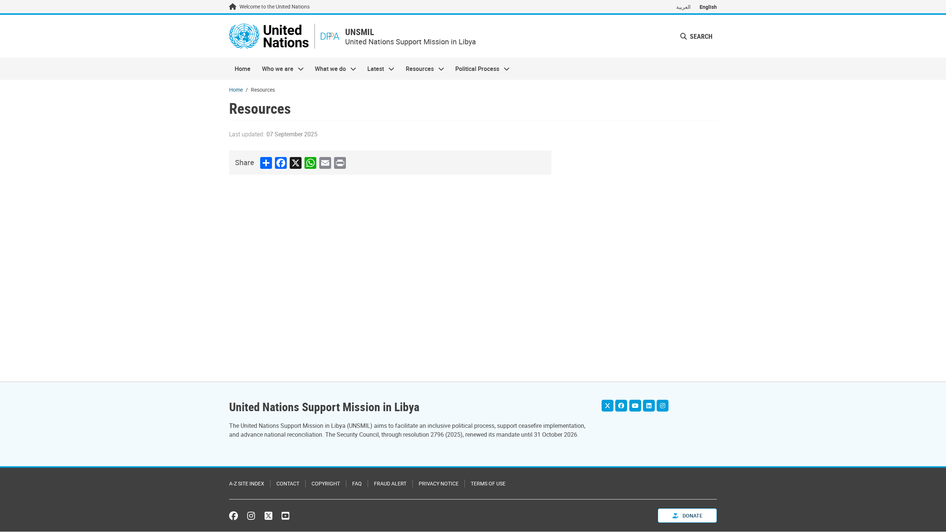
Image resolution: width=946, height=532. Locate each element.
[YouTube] (635, 406)
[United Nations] (269, 36)
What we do (327, 69)
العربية (683, 6)
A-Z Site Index (246, 483)
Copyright (326, 483)
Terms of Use (488, 483)
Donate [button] (691, 515)
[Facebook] (621, 406)
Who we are (274, 69)
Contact (287, 483)
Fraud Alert (390, 483)
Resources (417, 69)
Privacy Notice (439, 483)
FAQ (357, 483)
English (708, 6)
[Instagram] (662, 406)
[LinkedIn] (649, 406)
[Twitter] (607, 406)
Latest (373, 69)
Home (243, 69)
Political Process (474, 69)
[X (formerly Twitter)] (268, 515)
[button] (696, 36)
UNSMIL (359, 32)
